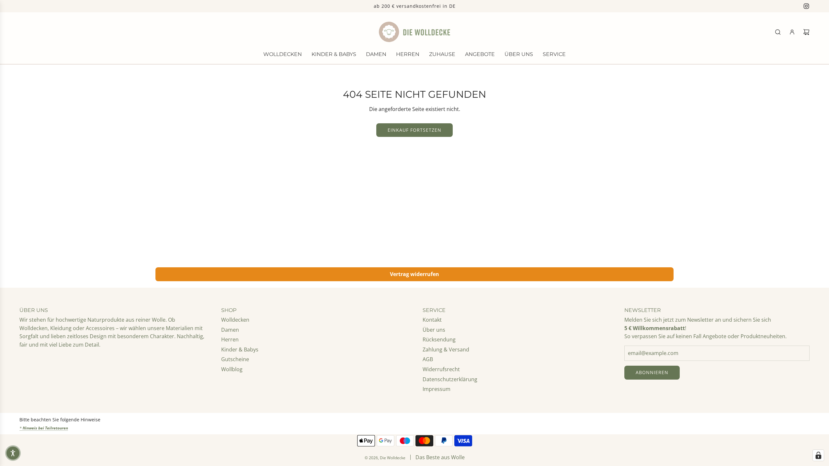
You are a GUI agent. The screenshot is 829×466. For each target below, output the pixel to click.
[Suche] (778, 32)
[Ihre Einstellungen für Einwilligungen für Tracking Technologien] (818, 455)
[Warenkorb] (806, 32)
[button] (13, 453)
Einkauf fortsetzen (414, 130)
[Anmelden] (792, 32)
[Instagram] (806, 6)
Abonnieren (652, 372)
